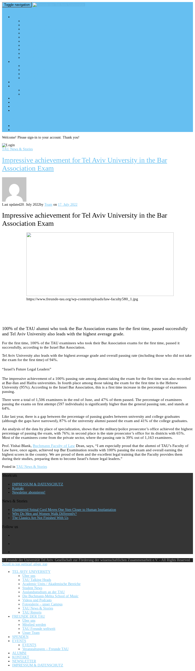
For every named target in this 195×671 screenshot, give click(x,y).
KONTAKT (20, 102)
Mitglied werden (34, 70)
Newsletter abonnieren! (28, 492)
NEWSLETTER (24, 106)
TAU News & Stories (37, 53)
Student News (32, 33)
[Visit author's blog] (14, 200)
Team (48, 204)
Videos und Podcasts (37, 45)
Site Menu (12, 118)
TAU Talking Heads (36, 25)
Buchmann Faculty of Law (54, 446)
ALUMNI (19, 98)
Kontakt (18, 488)
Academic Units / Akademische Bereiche (51, 29)
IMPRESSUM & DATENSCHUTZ (37, 110)
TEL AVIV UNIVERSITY (31, 17)
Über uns (28, 21)
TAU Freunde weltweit (38, 74)
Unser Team (31, 78)
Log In (27, 130)
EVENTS (19, 86)
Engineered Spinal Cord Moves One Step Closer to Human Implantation (64, 510)
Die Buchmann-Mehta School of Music (50, 41)
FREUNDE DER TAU (28, 62)
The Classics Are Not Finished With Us (40, 518)
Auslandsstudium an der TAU (43, 37)
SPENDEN (20, 82)
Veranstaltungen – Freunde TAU (45, 94)
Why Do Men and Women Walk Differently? (44, 514)
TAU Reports (31, 57)
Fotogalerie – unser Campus (42, 49)
